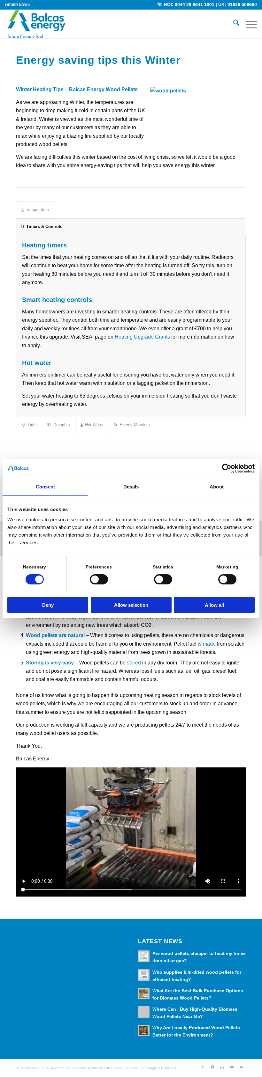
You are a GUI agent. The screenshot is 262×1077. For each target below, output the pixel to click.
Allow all (214, 605)
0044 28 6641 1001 (194, 4)
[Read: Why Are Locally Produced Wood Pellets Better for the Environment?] (144, 1030)
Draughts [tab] (61, 424)
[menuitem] (17, 4)
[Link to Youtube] (231, 1067)
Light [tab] (32, 424)
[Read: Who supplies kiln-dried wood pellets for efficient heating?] (144, 975)
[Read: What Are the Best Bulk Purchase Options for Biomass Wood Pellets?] (144, 993)
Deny (48, 605)
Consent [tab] (45, 486)
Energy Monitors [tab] (134, 424)
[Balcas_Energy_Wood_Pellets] (36, 24)
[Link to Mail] (241, 1067)
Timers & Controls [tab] (44, 226)
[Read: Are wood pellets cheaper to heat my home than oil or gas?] (144, 956)
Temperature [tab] (37, 209)
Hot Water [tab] (94, 424)
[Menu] (248, 24)
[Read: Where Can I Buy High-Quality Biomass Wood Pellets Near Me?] (144, 1012)
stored (134, 662)
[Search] (233, 24)
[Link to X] (212, 1067)
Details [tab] (131, 486)
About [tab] (217, 486)
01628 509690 (242, 4)
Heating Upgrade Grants (142, 337)
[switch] (99, 579)
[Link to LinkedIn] (222, 1067)
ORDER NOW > (17, 5)
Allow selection (131, 605)
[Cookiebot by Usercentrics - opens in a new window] (227, 468)
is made (207, 644)
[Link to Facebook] (203, 1067)
